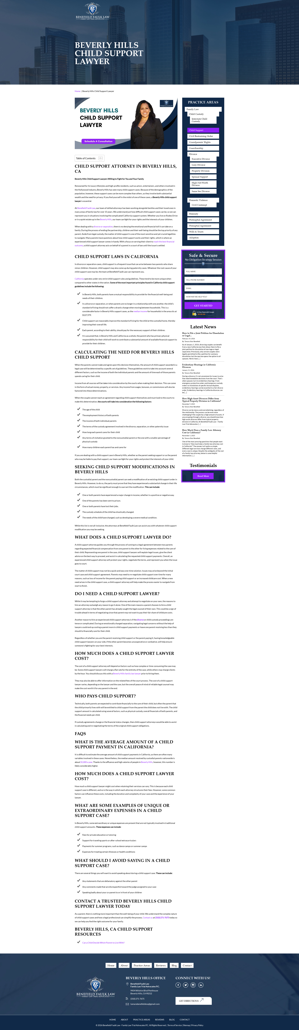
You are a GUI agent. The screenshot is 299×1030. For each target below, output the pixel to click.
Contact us (148, 917)
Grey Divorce (198, 164)
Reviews (161, 965)
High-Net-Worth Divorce (200, 184)
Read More (203, 476)
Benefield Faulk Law (86, 208)
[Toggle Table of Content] (99, 158)
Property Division (201, 170)
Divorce (193, 154)
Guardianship (196, 148)
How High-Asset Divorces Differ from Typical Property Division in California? (201, 399)
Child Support (196, 130)
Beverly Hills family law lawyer (127, 673)
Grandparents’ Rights (200, 142)
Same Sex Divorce (201, 191)
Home (110, 965)
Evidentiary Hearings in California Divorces (199, 365)
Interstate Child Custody (199, 120)
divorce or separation (103, 226)
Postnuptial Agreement (200, 219)
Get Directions (189, 1000)
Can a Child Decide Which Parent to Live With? (103, 942)
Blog (174, 965)
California (79, 278)
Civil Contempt (199, 204)
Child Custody (196, 114)
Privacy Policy (197, 1025)
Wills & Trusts (196, 231)
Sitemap (186, 1025)
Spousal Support (200, 176)
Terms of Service (175, 1025)
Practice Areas (142, 965)
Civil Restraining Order (201, 136)
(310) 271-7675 (162, 917)
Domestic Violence (198, 200)
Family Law (193, 109)
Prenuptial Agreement (200, 225)
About (124, 965)
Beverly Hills (106, 219)
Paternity (193, 213)
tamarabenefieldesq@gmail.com (145, 1004)
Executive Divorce (201, 158)
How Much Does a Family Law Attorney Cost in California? (201, 431)
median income (140, 311)
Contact (187, 965)
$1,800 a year (86, 762)
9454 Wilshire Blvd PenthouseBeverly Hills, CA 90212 (145, 988)
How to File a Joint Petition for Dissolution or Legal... (203, 334)
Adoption (194, 237)
